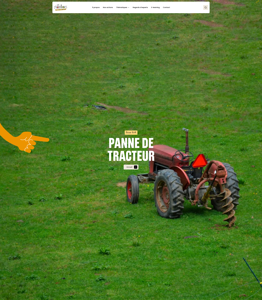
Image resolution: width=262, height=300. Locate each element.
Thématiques (121, 7)
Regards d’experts (140, 7)
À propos (96, 7)
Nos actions (108, 7)
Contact (166, 7)
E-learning (155, 7)
